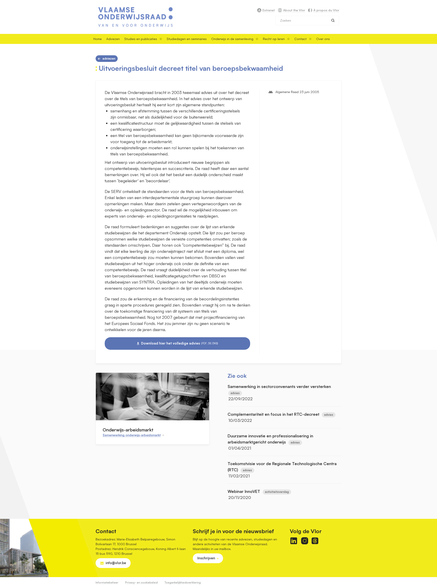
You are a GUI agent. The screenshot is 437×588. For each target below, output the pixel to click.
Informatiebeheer (107, 582)
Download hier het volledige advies (179, 343)
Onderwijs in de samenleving (232, 39)
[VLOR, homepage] (135, 17)
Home (97, 39)
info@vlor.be (116, 563)
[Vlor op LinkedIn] (294, 541)
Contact (300, 39)
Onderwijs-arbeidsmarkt (128, 430)
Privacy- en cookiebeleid (141, 582)
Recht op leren (274, 39)
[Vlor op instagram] (305, 541)
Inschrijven (206, 558)
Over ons (323, 39)
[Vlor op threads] (315, 540)
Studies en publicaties (140, 39)
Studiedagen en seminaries (187, 39)
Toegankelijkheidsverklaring (183, 582)
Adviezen (113, 39)
